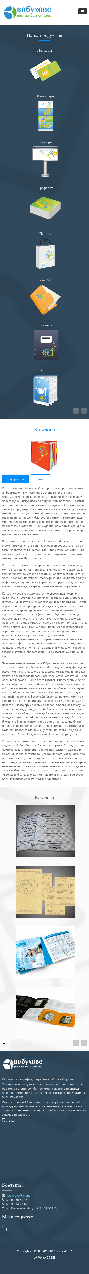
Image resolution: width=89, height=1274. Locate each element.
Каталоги (44, 430)
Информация (15, 479)
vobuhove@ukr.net (19, 1195)
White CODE (46, 1257)
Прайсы (40, 479)
